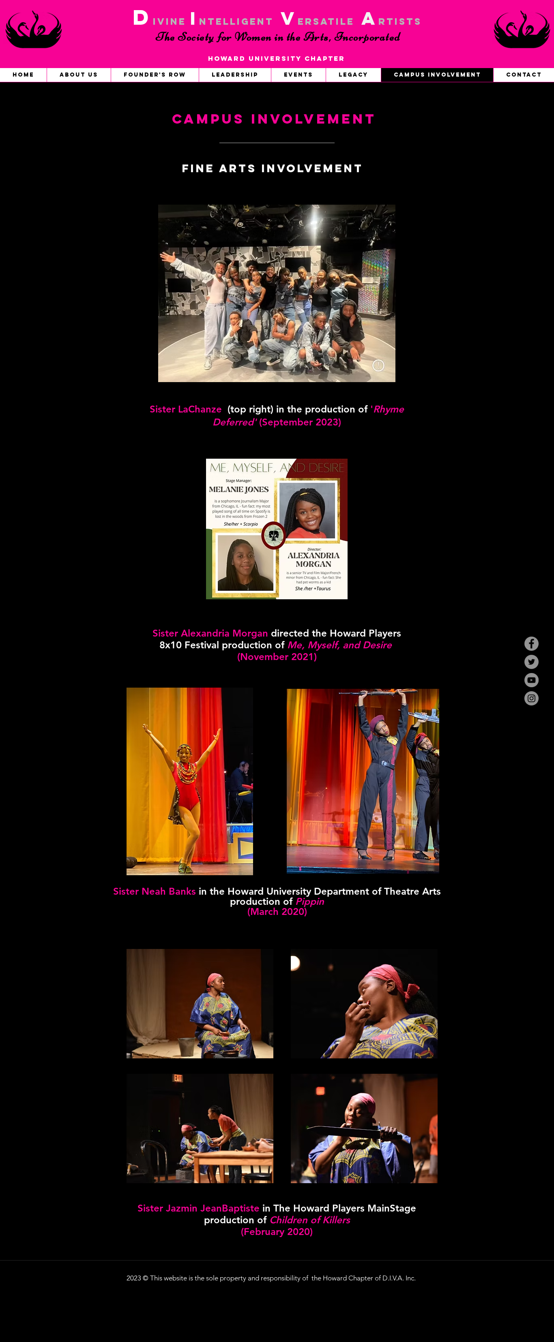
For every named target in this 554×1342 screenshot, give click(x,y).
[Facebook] (531, 644)
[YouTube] (531, 680)
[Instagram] (531, 698)
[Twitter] (531, 662)
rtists (400, 21)
